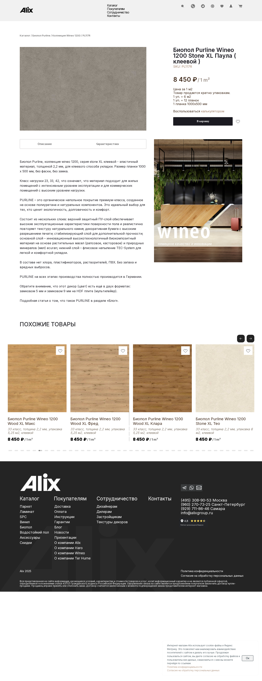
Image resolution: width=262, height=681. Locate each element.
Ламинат (27, 512)
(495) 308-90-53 (196, 500)
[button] (250, 338)
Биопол (26, 527)
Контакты (113, 16)
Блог (58, 527)
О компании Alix (67, 543)
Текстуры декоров (112, 522)
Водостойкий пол (34, 532)
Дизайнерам (106, 506)
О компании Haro (68, 548)
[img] (26, 10)
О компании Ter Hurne (72, 558)
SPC (23, 517)
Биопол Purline (41, 35)
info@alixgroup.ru (197, 513)
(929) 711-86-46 (195, 508)
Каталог (25, 35)
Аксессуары (30, 537)
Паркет (26, 506)
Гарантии (62, 522)
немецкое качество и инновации (185, 244)
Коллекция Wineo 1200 (66, 35)
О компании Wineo (69, 553)
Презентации (65, 537)
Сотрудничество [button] (118, 12)
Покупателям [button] (115, 9)
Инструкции (64, 517)
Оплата (60, 512)
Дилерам (104, 512)
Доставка (62, 506)
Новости (61, 532)
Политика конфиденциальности (202, 571)
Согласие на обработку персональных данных (193, 670)
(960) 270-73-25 (195, 504)
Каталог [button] (112, 5)
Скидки (26, 543)
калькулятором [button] (212, 111)
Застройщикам (109, 517)
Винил (25, 522)
